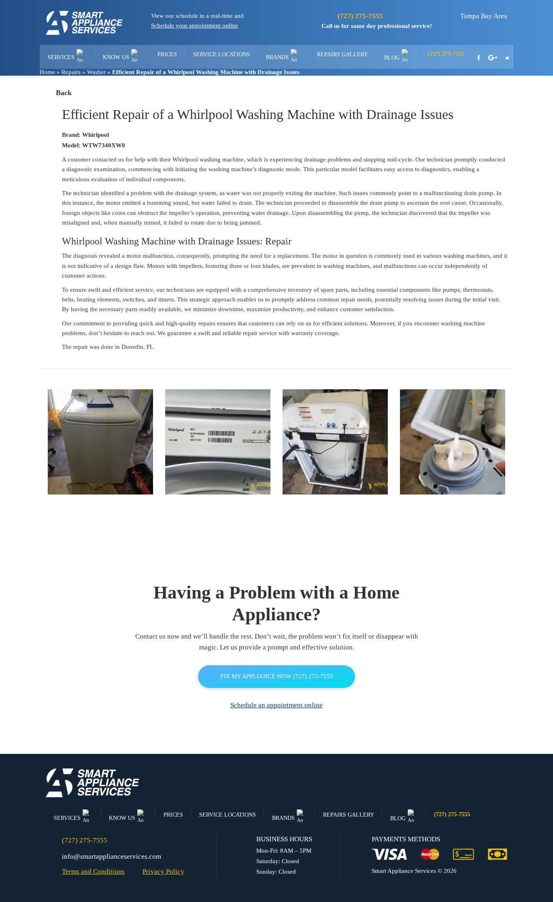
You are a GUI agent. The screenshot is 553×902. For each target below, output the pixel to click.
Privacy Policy (163, 871)
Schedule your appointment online (194, 25)
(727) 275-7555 (360, 16)
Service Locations (221, 54)
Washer (96, 72)
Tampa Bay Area (483, 16)
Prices (167, 54)
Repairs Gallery (342, 54)
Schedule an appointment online (276, 705)
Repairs (71, 72)
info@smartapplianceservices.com (111, 856)
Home (47, 72)
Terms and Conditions (93, 871)
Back (64, 93)
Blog (392, 58)
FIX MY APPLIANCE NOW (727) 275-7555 (276, 676)
